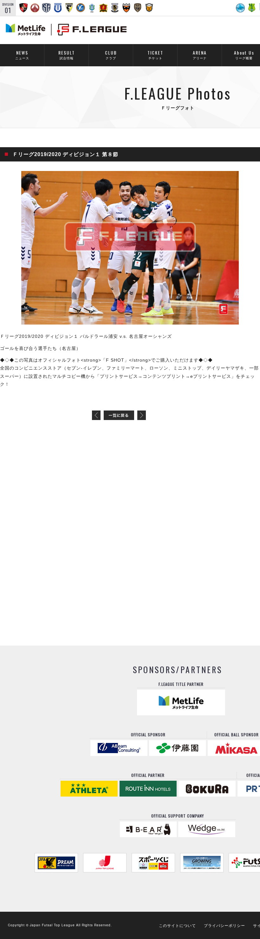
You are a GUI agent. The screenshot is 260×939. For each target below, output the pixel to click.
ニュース (22, 54)
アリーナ (200, 54)
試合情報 (66, 54)
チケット (155, 54)
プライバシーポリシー (224, 925)
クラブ (111, 54)
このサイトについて (177, 925)
